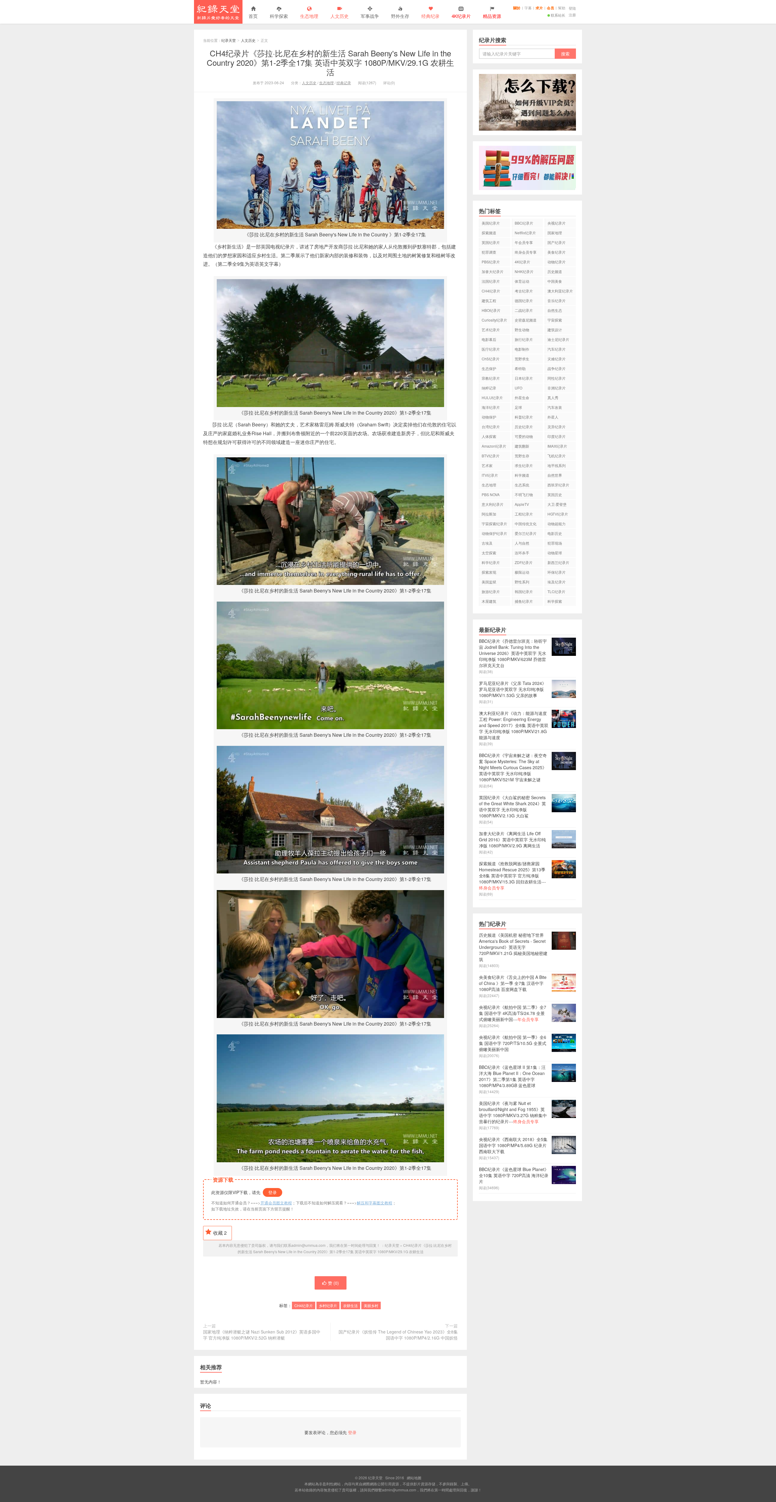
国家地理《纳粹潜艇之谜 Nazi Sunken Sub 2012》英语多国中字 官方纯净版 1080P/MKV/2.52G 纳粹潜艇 (261, 1335)
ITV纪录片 (490, 475)
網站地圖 (414, 1477)
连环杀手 (522, 552)
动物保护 (489, 416)
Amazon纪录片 (494, 446)
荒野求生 (522, 358)
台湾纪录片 (491, 426)
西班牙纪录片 (558, 484)
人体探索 (489, 436)
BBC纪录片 (524, 222)
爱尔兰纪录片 (526, 533)
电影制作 (522, 349)
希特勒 (520, 368)
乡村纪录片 (328, 1305)
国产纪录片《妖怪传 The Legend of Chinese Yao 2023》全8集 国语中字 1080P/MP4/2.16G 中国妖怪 (398, 1335)
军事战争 (370, 16)
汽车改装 (554, 407)
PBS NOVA (491, 494)
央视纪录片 (556, 222)
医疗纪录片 (491, 349)
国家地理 (554, 232)
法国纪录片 (491, 281)
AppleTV (522, 504)
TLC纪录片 (556, 591)
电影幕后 (489, 339)
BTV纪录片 (491, 455)
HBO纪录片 (491, 310)
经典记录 (343, 82)
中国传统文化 (526, 523)
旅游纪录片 (491, 591)
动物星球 (554, 552)
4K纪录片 (522, 261)
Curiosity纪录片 (494, 319)
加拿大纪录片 (492, 271)
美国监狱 (489, 581)
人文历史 (339, 16)
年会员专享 (524, 242)
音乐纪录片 (556, 300)
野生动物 (522, 329)
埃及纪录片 (556, 581)
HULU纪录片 (492, 397)
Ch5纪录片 (491, 358)
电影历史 (554, 533)
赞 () (333, 1283)
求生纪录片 (524, 465)
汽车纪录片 (556, 349)
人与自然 (522, 543)
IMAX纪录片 (557, 446)
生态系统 (522, 484)
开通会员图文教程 (276, 1203)
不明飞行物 (524, 494)
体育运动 (522, 281)
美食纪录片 (556, 252)
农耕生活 (350, 1305)
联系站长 (558, 15)
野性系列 (522, 581)
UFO (518, 387)
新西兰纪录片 (558, 562)
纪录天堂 (218, 12)
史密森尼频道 (526, 319)
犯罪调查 (489, 252)
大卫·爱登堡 (557, 504)
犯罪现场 (554, 543)
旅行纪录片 (524, 339)
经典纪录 (430, 16)
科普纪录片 (524, 416)
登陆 (572, 8)
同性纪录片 (556, 378)
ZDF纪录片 (524, 562)
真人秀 (552, 397)
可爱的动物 (524, 436)
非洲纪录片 (556, 387)
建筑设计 (554, 329)
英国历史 (554, 494)
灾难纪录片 (556, 358)
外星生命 (522, 397)
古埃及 (487, 543)
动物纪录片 (556, 261)
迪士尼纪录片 (558, 339)
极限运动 (522, 572)
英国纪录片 (491, 242)
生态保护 (489, 368)
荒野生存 (522, 455)
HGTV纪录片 (557, 513)
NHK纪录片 (524, 271)
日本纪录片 (524, 378)
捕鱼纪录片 (524, 601)
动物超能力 (556, 523)
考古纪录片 (524, 290)
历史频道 (554, 271)
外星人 (552, 416)
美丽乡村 (371, 1305)
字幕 (528, 7)
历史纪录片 (524, 426)
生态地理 (309, 16)
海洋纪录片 (491, 407)
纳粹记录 (489, 387)
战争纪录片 (556, 368)
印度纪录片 (556, 436)
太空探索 (489, 552)
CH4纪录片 (303, 1305)
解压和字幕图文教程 (374, 1203)
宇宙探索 (554, 319)
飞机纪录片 (556, 455)
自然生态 (554, 310)
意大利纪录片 (492, 504)
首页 (253, 16)
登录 (272, 1192)
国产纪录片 (556, 242)
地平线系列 (556, 465)
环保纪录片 (556, 572)
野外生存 (400, 16)
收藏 (220, 1232)
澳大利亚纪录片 (560, 290)
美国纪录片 (491, 222)
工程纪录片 (524, 513)
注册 (572, 14)
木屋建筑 (489, 601)
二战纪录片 (524, 310)
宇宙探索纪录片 (494, 523)
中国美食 (554, 281)
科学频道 (522, 475)
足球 (518, 407)
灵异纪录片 (556, 426)
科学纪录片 (491, 562)
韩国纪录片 (524, 591)
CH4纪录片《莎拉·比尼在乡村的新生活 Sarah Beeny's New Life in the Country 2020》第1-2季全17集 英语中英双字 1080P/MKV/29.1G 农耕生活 (330, 62)
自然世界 (554, 475)
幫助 (561, 7)
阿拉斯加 (489, 513)
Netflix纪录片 (525, 232)
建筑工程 (489, 300)
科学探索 (279, 16)
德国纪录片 (524, 300)
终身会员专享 (526, 252)
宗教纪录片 (491, 378)
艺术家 (487, 465)
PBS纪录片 (491, 261)
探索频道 (489, 232)
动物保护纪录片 (494, 533)
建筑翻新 (522, 446)
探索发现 (489, 572)
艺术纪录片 (491, 329)
